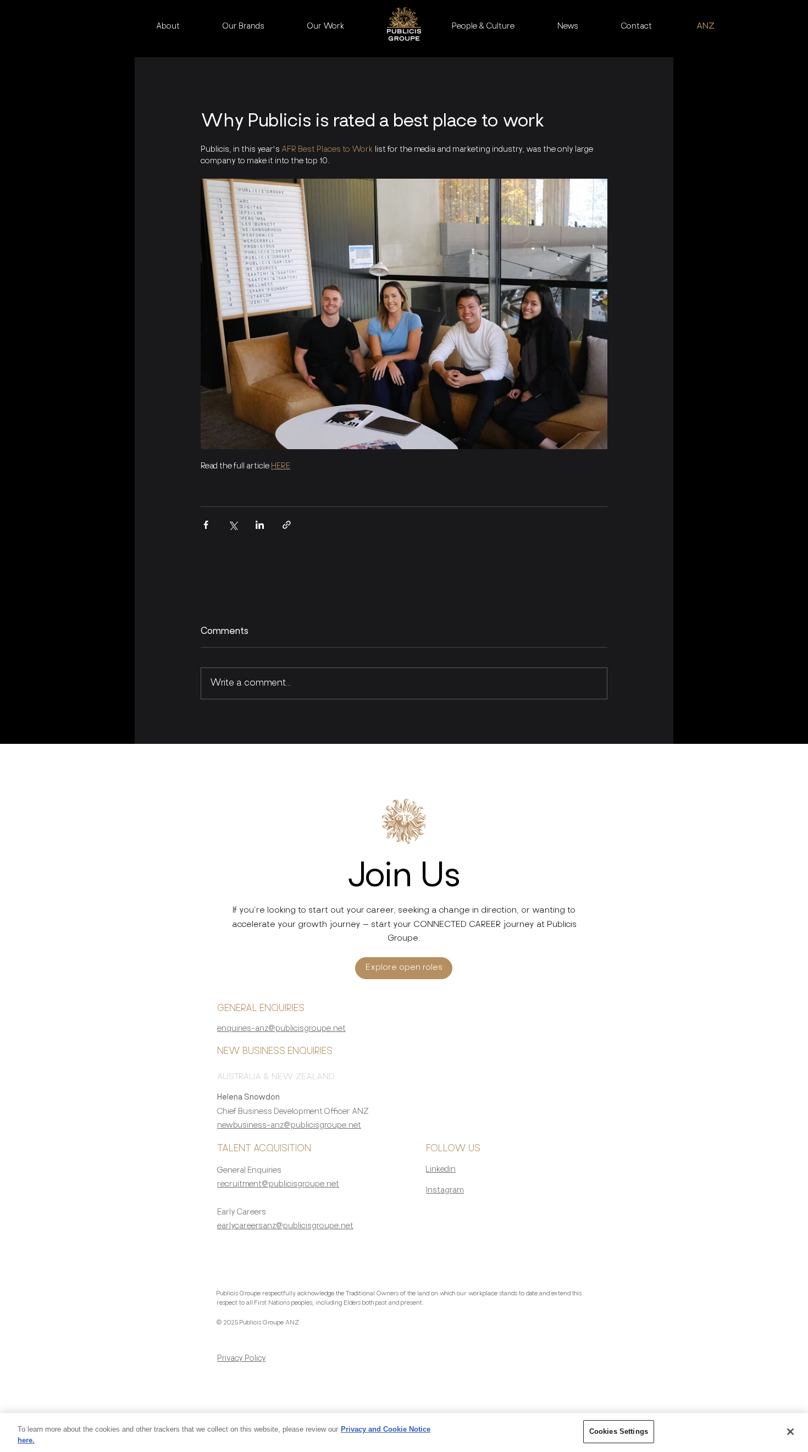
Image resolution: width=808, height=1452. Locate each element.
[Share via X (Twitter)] (233, 525)
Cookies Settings (618, 1431)
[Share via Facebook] (206, 525)
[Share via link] (286, 525)
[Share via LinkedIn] (259, 525)
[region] (404, 1432)
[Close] (790, 1432)
